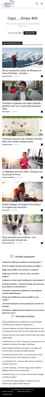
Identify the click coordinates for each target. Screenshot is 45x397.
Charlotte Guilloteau (8, 177)
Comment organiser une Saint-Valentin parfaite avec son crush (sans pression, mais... (21, 106)
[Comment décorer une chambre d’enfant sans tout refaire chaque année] (22, 126)
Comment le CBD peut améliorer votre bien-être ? (22, 262)
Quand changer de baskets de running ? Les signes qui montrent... (21, 205)
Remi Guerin (6, 111)
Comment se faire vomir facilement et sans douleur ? (23, 280)
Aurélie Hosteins (7, 76)
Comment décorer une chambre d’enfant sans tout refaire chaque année (22, 140)
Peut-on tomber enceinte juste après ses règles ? (22, 266)
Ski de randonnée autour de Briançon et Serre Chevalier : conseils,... (21, 72)
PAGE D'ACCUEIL (30, 33)
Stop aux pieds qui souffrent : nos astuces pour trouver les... (19, 238)
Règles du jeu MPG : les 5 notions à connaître (20, 270)
